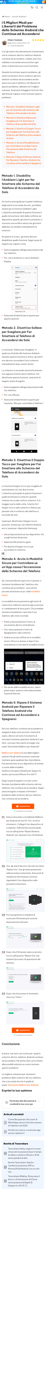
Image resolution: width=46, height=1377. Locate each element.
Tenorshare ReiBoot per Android (22, 1085)
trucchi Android (17, 46)
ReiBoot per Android (11, 753)
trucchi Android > (19, 16)
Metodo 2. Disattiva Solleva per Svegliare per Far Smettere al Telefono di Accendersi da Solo (21, 120)
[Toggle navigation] (41, 7)
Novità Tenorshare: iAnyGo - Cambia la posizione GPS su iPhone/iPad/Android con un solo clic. (24, 1167)
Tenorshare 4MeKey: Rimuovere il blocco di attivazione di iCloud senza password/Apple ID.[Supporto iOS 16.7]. (24, 1181)
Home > (7, 16)
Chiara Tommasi (15, 40)
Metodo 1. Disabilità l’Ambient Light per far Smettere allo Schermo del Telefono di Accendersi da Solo (23, 109)
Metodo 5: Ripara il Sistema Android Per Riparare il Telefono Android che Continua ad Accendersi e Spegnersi (23, 160)
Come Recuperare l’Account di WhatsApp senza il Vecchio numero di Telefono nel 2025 (25, 1122)
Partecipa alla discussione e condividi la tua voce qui (23, 1102)
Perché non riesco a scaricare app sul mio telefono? (24, 1131)
